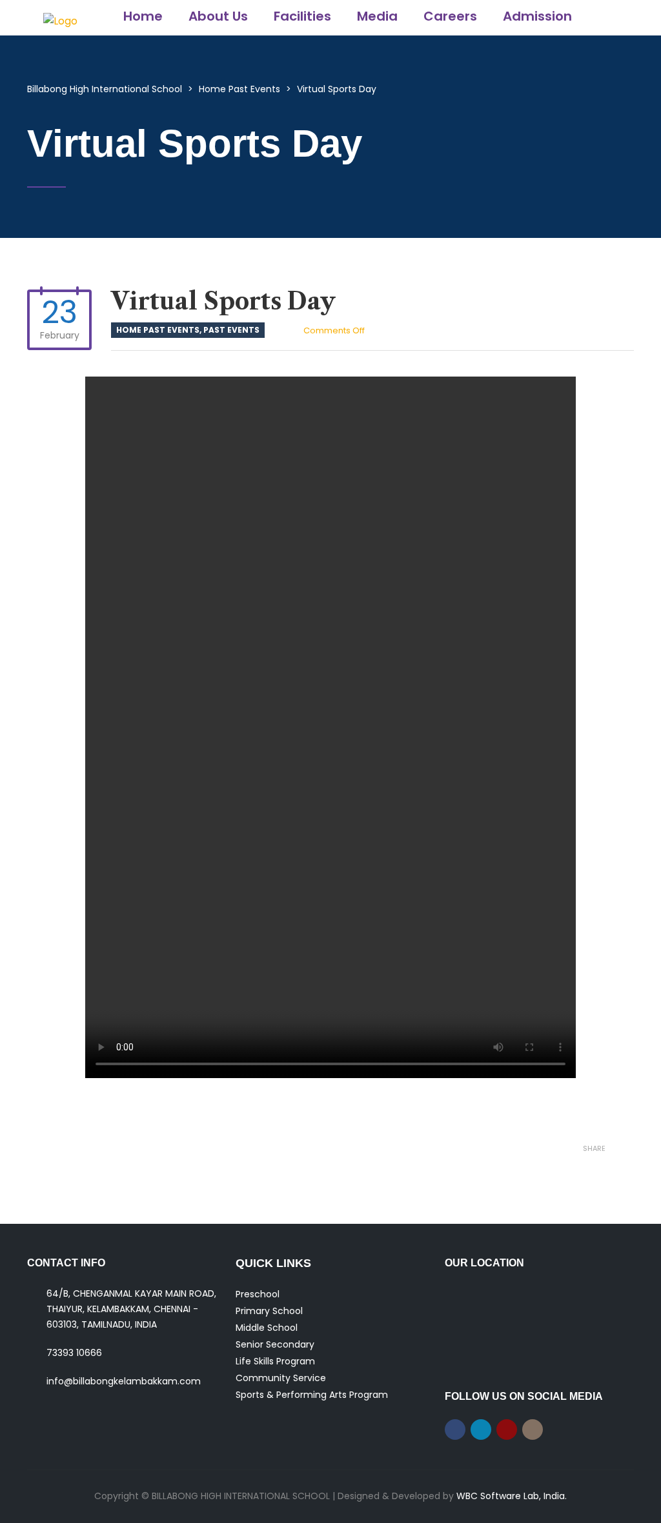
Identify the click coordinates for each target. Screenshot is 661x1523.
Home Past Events (157, 329)
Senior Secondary (275, 1344)
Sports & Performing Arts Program (312, 1394)
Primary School (269, 1310)
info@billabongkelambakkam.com (123, 1381)
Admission (537, 16)
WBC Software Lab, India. (511, 1495)
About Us (218, 16)
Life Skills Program (275, 1361)
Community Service (281, 1377)
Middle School (267, 1327)
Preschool (258, 1294)
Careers (450, 16)
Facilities (302, 16)
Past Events (231, 329)
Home (143, 16)
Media (377, 16)
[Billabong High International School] (60, 17)
